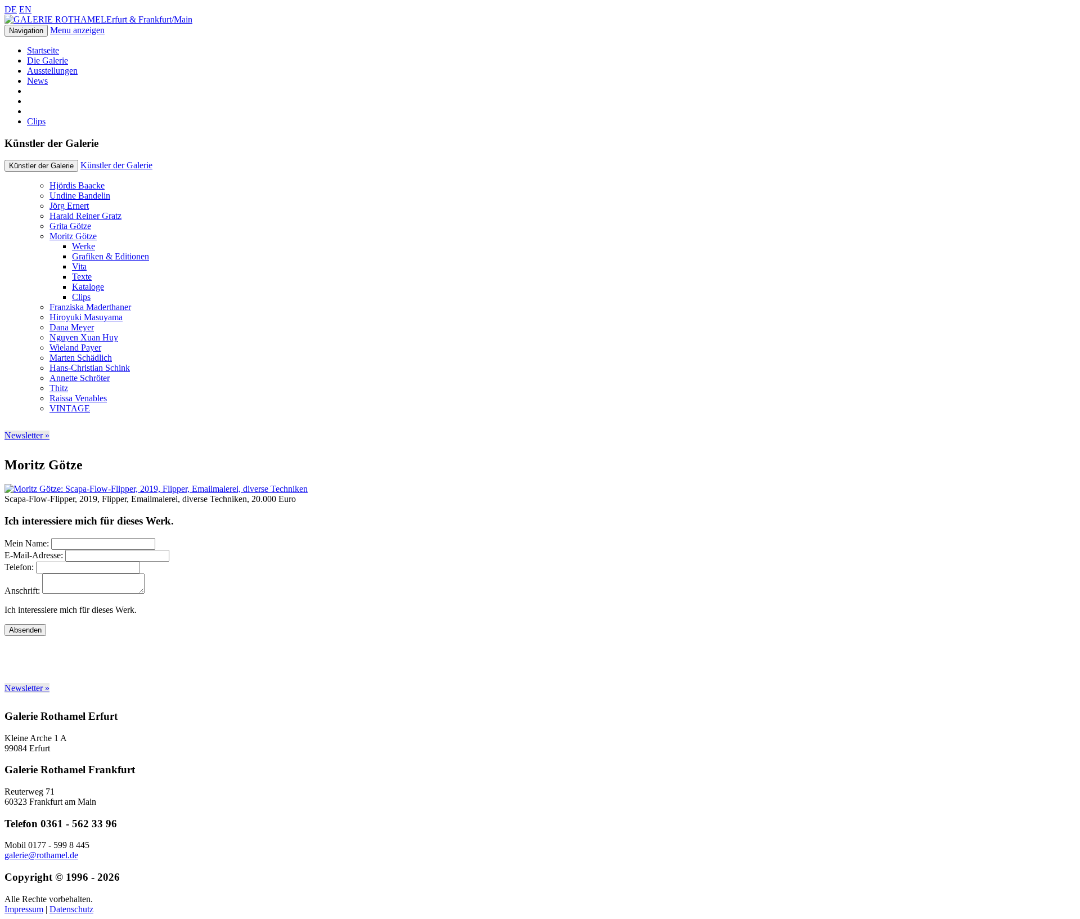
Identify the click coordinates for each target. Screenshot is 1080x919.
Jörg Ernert (69, 205)
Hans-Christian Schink (90, 368)
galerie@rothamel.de (41, 855)
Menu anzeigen (77, 30)
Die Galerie (47, 60)
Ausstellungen (52, 70)
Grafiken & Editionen (110, 256)
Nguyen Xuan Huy (84, 337)
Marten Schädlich (81, 357)
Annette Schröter (80, 378)
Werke (83, 246)
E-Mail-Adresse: (33, 555)
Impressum (23, 909)
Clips (36, 121)
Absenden (25, 630)
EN (25, 9)
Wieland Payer (75, 347)
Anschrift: (22, 590)
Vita (79, 266)
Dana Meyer (72, 327)
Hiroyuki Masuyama (86, 317)
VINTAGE (70, 408)
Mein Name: (26, 543)
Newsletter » (27, 435)
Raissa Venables (78, 398)
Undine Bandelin (80, 195)
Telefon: (19, 567)
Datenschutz (71, 909)
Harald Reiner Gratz (86, 216)
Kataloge (88, 287)
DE (10, 9)
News (37, 81)
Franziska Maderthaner (90, 307)
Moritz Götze (73, 236)
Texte (82, 276)
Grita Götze (70, 226)
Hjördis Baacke (77, 185)
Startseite (43, 50)
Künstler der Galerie (116, 165)
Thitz (59, 388)
